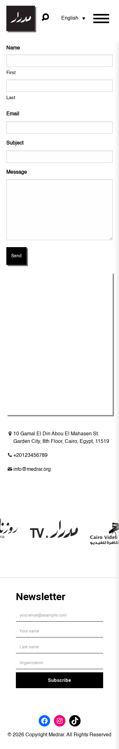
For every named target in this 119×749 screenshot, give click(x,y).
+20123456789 (30, 455)
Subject (14, 143)
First (11, 72)
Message (16, 172)
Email (12, 114)
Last (10, 97)
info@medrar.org (32, 469)
